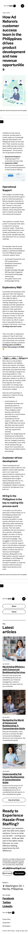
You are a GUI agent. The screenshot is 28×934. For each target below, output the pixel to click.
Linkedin (7, 906)
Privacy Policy (6, 919)
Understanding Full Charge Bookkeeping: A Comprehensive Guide (13, 778)
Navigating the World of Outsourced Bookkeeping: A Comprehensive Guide (13, 724)
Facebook (8, 898)
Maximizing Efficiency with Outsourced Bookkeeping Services (13, 669)
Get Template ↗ (6, 926)
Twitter (6, 902)
